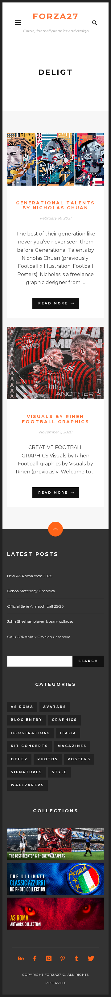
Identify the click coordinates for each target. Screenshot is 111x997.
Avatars (54, 707)
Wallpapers (27, 785)
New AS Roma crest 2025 (29, 575)
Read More (53, 303)
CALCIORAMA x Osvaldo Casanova (38, 636)
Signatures (26, 772)
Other (19, 759)
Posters (79, 759)
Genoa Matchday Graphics (31, 591)
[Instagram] (48, 958)
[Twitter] (90, 958)
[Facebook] (35, 958)
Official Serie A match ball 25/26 (35, 606)
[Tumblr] (76, 958)
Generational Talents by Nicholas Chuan (55, 205)
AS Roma (22, 707)
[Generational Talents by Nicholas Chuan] (46, 159)
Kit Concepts (29, 746)
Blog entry (26, 720)
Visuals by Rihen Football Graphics (55, 419)
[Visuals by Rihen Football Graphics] (46, 363)
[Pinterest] (62, 958)
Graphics (64, 720)
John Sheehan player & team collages (40, 621)
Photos (47, 759)
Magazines (72, 746)
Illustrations (30, 733)
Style (59, 772)
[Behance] (21, 958)
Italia (68, 733)
